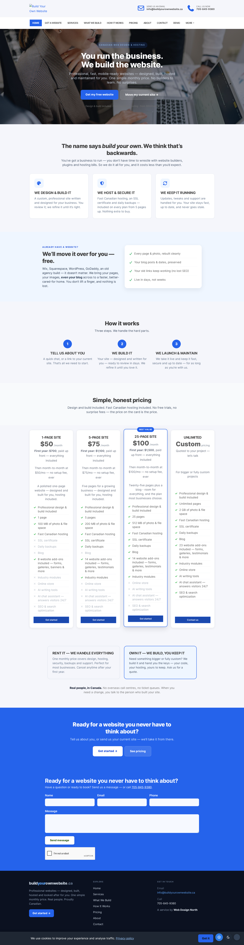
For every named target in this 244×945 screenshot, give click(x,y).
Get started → (107, 751)
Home (35, 22)
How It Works (115, 22)
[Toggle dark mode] (228, 937)
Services (72, 22)
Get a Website (53, 22)
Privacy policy (125, 938)
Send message (59, 840)
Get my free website (99, 94)
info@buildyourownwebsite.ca (165, 9)
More (190, 22)
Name (49, 795)
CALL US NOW (203, 6)
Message (51, 811)
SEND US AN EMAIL (156, 6)
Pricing (133, 22)
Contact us (192, 620)
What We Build (92, 22)
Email (100, 795)
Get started (51, 620)
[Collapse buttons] (237, 937)
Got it (206, 938)
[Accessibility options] (219, 937)
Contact (162, 22)
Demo (176, 22)
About (147, 22)
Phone (153, 795)
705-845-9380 (205, 9)
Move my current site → (141, 94)
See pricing (138, 751)
